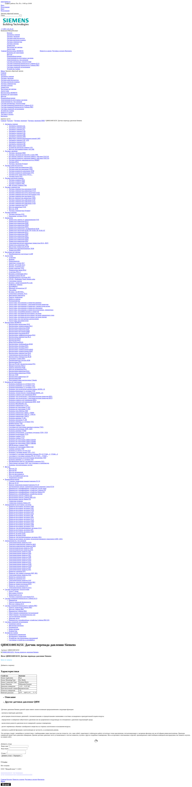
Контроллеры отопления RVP (19, 333)
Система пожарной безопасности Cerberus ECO (23, 63)
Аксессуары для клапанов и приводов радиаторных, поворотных (31, 310)
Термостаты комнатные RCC (18, 232)
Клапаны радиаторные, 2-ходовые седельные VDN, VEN (28, 432)
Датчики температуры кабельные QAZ (22, 201)
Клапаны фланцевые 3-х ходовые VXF (22, 391)
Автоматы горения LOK (17, 144)
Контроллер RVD (15, 339)
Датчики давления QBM (36, 120)
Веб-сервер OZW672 (16, 593)
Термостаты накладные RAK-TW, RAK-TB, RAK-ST (27, 230)
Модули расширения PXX (18, 369)
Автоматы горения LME (17, 135)
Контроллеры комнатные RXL (19, 330)
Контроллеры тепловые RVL (18, 346)
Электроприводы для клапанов (17, 60)
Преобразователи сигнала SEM (19, 360)
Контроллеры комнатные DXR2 (20, 373)
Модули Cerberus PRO (16, 609)
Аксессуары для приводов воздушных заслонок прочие (28, 317)
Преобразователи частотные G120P (21, 254)
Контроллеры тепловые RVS (18, 348)
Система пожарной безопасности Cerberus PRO (23, 65)
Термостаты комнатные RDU (19, 239)
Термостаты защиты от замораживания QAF (24, 219)
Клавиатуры (13, 631)
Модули (9, 54)
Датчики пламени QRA (17, 180)
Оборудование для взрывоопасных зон (22, 615)
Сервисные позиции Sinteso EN (19, 503)
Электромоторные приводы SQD (20, 566)
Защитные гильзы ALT (16, 263)
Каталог (9, 33)
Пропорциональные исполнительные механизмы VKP (27, 458)
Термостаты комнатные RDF (18, 234)
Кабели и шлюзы (14, 299)
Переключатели (14, 261)
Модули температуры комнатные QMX (22, 198)
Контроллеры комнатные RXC (19, 371)
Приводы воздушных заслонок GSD (21, 508)
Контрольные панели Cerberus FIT (20, 495)
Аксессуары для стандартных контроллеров (24, 319)
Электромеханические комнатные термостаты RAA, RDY (28, 243)
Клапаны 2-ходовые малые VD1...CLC (22, 452)
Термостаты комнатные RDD (19, 225)
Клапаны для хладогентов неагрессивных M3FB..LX (27, 389)
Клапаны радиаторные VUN (18, 434)
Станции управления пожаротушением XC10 (24, 481)
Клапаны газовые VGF (16, 438)
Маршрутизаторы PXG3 (17, 366)
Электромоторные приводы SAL (20, 575)
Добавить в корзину (7, 665)
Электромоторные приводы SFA (20, 569)
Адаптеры (12, 257)
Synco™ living (13, 591)
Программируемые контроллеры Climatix (23, 380)
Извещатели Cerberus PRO (18, 611)
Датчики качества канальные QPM (20, 169)
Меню (3, 71)
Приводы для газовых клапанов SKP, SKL (23, 573)
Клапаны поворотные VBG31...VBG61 (22, 414)
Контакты (68, 51)
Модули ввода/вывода (16, 474)
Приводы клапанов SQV (17, 571)
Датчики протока (13, 43)
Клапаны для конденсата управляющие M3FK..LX (26, 393)
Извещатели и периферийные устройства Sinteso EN (27, 492)
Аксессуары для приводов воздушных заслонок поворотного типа (31, 315)
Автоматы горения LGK (17, 133)
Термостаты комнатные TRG (18, 245)
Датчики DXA (14, 162)
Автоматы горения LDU (17, 127)
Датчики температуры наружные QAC (22, 196)
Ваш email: (4, 749)
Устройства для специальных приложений (23, 638)
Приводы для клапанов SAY (18, 586)
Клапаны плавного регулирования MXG (23, 400)
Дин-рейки (12, 290)
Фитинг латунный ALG (17, 265)
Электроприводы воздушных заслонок (20, 58)
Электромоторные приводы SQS (20, 560)
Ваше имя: (5, 746)
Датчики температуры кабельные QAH (22, 203)
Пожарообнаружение (14, 56)
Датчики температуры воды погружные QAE (24, 194)
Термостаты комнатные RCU (19, 221)
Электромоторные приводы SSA (20, 559)
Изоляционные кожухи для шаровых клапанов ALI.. (27, 461)
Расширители (13, 627)
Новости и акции (46, 51)
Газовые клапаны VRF (16, 449)
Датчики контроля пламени (16, 40)
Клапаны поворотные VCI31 (18, 405)
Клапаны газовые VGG (17, 436)
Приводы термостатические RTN (20, 584)
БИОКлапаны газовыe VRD (18, 445)
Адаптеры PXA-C (15, 272)
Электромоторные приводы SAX (20, 542)
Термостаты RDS (14, 250)
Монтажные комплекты (17, 295)
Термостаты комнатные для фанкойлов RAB (24, 228)
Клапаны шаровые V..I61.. (18, 418)
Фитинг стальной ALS (16, 266)
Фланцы (11, 259)
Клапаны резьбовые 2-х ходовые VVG (22, 384)
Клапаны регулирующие (15, 53)
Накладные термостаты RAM (19, 247)
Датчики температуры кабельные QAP (22, 200)
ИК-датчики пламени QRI (18, 185)
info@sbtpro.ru (5, 2)
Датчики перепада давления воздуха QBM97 (24, 160)
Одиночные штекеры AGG (18, 293)
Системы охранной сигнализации (18, 67)
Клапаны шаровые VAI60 (17, 431)
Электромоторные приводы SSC (20, 555)
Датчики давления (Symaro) (18, 164)
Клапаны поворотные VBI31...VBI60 (21, 412)
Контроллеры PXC (15, 362)
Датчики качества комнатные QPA (20, 167)
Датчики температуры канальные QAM (22, 189)
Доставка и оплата (58, 51)
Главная (3, 51)
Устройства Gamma (13, 69)
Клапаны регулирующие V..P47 (19, 407)
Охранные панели (15, 624)
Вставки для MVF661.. (16, 292)
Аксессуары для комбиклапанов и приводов (24, 311)
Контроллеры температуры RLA (20, 337)
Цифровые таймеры (15, 284)
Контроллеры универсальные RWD (21, 349)
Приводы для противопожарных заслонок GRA (25, 537)
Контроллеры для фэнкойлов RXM (21, 344)
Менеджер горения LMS (17, 146)
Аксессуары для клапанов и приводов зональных (25, 308)
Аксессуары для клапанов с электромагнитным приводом (28, 304)
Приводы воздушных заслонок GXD (21, 526)
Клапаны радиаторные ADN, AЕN (20, 429)
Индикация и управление (17, 636)
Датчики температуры (14, 42)
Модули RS (13, 470)
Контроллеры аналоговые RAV (19, 324)
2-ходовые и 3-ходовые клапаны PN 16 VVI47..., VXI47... (28, 456)
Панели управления (15, 297)
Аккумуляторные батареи (17, 616)
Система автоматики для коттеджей (19, 62)
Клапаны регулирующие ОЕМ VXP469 (22, 441)
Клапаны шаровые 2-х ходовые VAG (21, 422)
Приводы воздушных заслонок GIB (21, 515)
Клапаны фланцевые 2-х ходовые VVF (22, 387)
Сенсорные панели (15, 281)
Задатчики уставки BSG (17, 358)
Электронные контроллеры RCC (20, 355)
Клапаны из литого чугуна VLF (20, 450)
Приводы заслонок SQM (17, 535)
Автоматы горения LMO (17, 136)
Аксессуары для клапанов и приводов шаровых (25, 302)
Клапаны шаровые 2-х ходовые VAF (21, 459)
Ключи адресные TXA (16, 268)
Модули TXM (13, 375)
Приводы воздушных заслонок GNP (21, 532)
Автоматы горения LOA (17, 142)
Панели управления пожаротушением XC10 (24, 485)
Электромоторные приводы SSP (20, 551)
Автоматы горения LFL (17, 129)
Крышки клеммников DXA (18, 274)
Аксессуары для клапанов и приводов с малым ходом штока (29, 306)
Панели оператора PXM (17, 367)
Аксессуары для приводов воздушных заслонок (25, 313)
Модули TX (13, 468)
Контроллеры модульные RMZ (19, 331)
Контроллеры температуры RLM (20, 357)
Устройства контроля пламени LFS (21, 147)
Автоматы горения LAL (17, 126)
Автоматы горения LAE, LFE (19, 140)
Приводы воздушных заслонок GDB (21, 524)
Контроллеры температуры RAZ (20, 353)
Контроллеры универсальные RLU (21, 326)
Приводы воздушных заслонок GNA (21, 514)
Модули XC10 (13, 483)
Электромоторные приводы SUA (20, 587)
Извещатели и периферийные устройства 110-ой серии (27, 488)
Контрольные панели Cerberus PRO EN (22, 497)
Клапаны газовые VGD (17, 425)
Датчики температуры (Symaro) (19, 210)
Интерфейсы (13, 286)
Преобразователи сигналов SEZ (20, 277)
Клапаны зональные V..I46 (18, 420)
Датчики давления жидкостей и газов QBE (23, 155)
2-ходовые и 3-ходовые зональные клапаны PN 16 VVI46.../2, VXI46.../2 (33, 454)
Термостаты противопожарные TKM (21, 248)
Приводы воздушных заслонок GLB (21, 523)
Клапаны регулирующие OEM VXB (21, 447)
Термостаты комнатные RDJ (18, 241)
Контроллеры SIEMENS (15, 51)
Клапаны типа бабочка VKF (18, 411)
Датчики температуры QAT (18, 205)
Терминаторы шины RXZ (17, 270)
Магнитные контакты (16, 625)
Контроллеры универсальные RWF (21, 351)
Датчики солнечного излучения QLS (21, 596)
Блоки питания (14, 629)
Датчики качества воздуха (16, 38)
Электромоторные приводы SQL (20, 562)
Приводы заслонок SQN (17, 533)
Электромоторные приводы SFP (20, 568)
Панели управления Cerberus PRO (20, 607)
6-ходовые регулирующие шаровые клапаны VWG (26, 427)
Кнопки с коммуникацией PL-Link (20, 283)
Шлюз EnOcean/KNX (16, 342)
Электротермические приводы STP (21, 548)
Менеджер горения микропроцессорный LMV (24, 138)
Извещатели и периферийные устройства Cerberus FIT (27, 490)
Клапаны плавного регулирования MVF (22, 394)
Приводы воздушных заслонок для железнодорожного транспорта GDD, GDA (36, 539)
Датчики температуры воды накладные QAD (24, 192)
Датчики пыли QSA (15, 176)
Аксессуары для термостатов (18, 320)
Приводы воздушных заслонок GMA (21, 521)
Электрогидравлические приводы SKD (22, 544)
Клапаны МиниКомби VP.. (18, 403)
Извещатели (13, 600)
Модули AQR (13, 209)
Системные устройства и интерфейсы (22, 640)
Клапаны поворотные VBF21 (19, 416)
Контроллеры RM (15, 378)
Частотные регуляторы (14, 47)
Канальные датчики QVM (18, 216)
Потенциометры (14, 301)
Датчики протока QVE (16, 214)
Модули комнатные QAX (17, 207)
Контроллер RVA (14, 340)
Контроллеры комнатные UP (18, 376)
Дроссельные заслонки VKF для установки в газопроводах (29, 463)
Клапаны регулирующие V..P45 (19, 409)
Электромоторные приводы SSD (20, 553)
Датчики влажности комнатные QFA (21, 173)
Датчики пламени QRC (17, 183)
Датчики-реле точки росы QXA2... (20, 174)
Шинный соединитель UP (18, 288)
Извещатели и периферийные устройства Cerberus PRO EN (29, 620)
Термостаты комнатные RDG (19, 227)
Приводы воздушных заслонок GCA (21, 519)
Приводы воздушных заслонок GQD (21, 510)
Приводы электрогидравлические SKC (22, 582)
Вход (2, 5)
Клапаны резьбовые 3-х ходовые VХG (22, 385)
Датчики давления (13, 36)
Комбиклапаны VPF (16, 423)
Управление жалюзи (16, 477)
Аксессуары (11, 49)
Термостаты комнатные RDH (19, 238)
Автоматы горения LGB (17, 131)
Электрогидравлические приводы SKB (22, 546)
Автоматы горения (13, 34)
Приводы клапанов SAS (17, 577)
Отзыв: (4, 753)
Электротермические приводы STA (21, 550)
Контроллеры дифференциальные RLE (22, 335)
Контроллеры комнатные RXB (19, 328)
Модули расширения (16, 472)
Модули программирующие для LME (21, 149)
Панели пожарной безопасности (20, 602)
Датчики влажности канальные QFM (21, 171)
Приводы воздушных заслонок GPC (21, 530)
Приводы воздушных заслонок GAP (21, 512)
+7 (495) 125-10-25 (7, 29)
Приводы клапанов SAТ (17, 578)
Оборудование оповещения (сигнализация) (23, 613)
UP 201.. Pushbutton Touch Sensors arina (22, 279)
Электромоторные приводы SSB (20, 557)
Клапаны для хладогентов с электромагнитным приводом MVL (30, 396)
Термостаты (11, 45)
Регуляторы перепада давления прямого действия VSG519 (29, 156)
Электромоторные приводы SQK (20, 564)
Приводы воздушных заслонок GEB (21, 517)
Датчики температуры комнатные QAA (22, 191)
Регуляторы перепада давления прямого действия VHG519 (29, 158)
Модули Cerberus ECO (16, 604)
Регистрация (5, 7)
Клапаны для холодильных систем (20, 465)
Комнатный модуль (15, 595)
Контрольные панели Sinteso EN (20, 499)
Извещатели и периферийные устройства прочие (25, 494)
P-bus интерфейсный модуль (18, 476)
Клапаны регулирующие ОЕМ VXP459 (22, 440)
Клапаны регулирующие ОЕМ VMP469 (22, 443)
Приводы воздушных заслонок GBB (21, 506)
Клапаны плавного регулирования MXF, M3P (24, 402)
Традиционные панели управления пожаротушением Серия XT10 (31, 486)
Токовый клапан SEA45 (17, 275)
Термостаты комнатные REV (18, 236)
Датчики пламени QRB (17, 182)
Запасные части (14, 618)
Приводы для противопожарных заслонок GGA (25, 528)
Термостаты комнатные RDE (18, 223)
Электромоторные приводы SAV (20, 580)
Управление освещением (17, 634)
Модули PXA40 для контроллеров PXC (22, 364)
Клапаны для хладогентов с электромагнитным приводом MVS (30, 398)
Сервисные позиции (16, 501)
